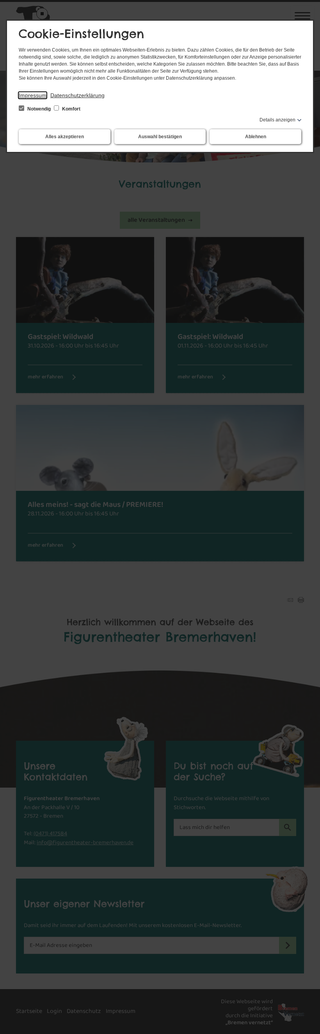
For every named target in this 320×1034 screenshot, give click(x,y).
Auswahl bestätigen (160, 136)
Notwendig (39, 109)
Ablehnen (255, 136)
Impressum (32, 95)
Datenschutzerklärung (77, 95)
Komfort (70, 109)
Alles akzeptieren (64, 136)
